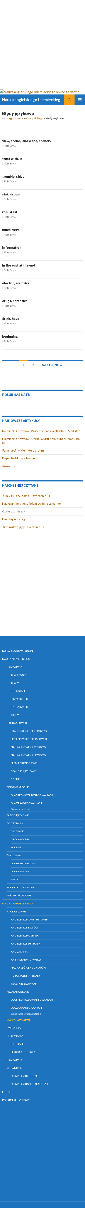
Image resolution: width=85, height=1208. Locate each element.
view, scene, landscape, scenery (26, 141)
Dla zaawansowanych (26, 803)
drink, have (10, 318)
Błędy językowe (18, 815)
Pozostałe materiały (25, 975)
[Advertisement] (42, 44)
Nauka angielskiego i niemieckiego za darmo (31, 503)
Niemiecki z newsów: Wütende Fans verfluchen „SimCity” (41, 431)
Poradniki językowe (16, 1100)
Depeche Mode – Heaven (19, 458)
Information (11, 247)
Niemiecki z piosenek (25, 763)
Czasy (15, 682)
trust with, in (12, 159)
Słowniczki (14, 1068)
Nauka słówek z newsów (28, 755)
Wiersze (16, 847)
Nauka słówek (17, 723)
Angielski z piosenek (25, 935)
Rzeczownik (19, 707)
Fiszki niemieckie (18, 787)
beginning (10, 336)
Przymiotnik (19, 699)
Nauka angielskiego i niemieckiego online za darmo (33, 99)
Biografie (17, 831)
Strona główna (10, 118)
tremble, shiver (14, 176)
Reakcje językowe (23, 771)
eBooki (7, 1092)
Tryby (15, 715)
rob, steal (9, 212)
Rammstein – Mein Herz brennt (23, 450)
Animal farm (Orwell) (26, 959)
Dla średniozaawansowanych (32, 795)
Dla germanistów (23, 863)
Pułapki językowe (19, 895)
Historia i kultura (23, 1052)
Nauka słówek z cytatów (28, 747)
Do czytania (15, 823)
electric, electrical (16, 283)
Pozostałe (18, 691)
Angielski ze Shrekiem (25, 943)
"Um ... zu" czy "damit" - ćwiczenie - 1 (26, 496)
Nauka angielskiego (32, 118)
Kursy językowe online (18, 650)
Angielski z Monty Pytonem (30, 919)
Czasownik (18, 674)
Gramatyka (14, 666)
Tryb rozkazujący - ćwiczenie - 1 (23, 527)
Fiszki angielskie (18, 991)
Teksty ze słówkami (24, 983)
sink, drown (11, 194)
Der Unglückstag (13, 519)
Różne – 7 (8, 466)
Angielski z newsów (24, 927)
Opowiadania (20, 839)
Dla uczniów (20, 871)
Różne (15, 779)
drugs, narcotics (14, 301)
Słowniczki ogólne (24, 1076)
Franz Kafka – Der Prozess (29, 731)
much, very (10, 230)
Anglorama (19, 951)
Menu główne (80, 99)
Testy (14, 879)
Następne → (52, 365)
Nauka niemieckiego (16, 658)
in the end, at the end (18, 265)
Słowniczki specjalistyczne (30, 1084)
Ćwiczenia (14, 855)
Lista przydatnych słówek (29, 739)
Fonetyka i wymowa (21, 887)
